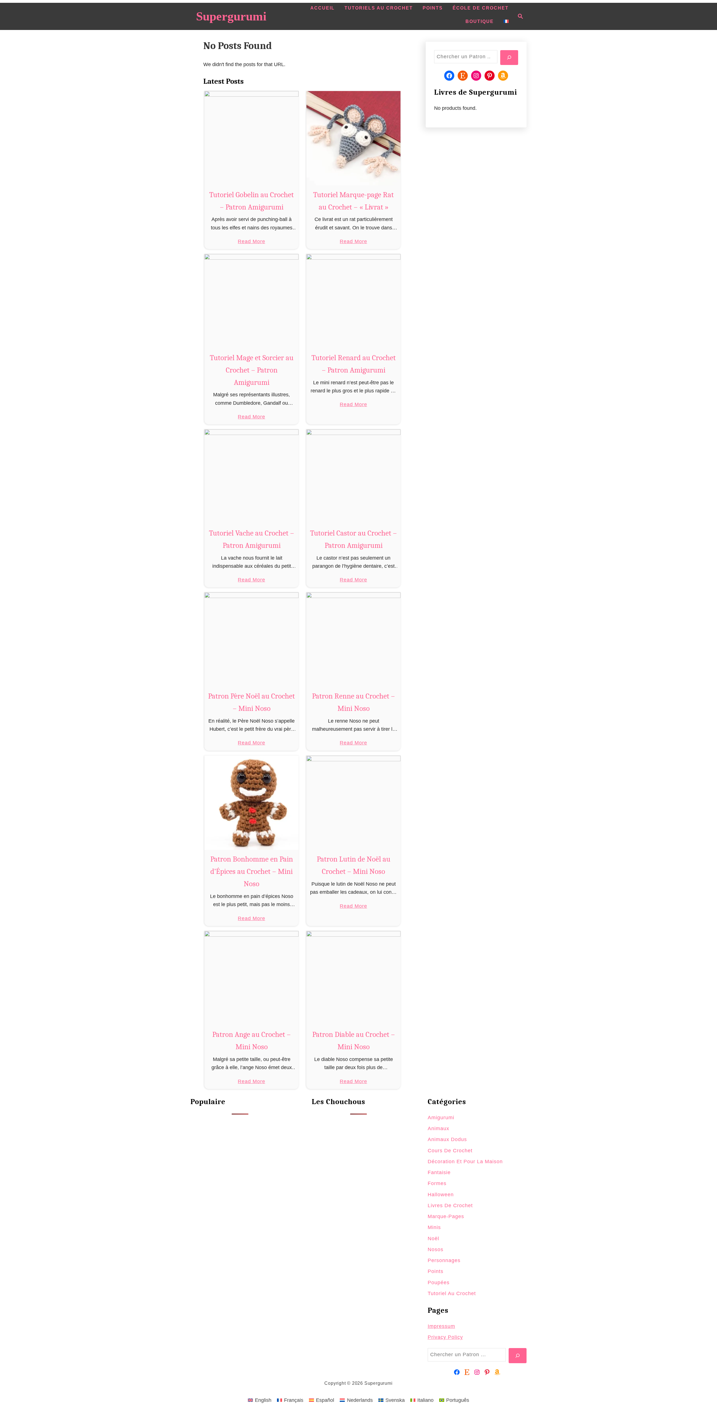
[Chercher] (509, 57)
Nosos (435, 1249)
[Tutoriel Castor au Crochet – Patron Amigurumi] (353, 476)
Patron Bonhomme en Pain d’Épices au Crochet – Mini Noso (251, 871)
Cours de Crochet (450, 1150)
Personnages (444, 1260)
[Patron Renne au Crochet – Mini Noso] (353, 639)
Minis (434, 1227)
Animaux (438, 1128)
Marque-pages (446, 1216)
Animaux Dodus (447, 1139)
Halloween (441, 1194)
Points (435, 1271)
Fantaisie (439, 1172)
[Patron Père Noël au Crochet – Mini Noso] (251, 639)
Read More (251, 242)
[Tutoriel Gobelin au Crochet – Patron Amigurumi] (251, 138)
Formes (437, 1183)
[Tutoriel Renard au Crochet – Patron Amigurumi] (353, 301)
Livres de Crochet (450, 1205)
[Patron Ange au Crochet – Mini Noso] (251, 978)
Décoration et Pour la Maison (465, 1161)
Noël (433, 1238)
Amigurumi (441, 1117)
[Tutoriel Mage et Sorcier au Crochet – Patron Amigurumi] (251, 301)
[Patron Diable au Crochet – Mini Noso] (353, 978)
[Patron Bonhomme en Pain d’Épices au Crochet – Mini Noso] (251, 803)
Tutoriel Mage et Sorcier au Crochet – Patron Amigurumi (252, 370)
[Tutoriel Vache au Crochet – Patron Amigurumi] (251, 476)
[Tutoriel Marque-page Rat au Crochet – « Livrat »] (353, 138)
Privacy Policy (445, 1337)
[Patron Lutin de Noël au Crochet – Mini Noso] (353, 803)
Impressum (441, 1326)
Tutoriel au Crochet (452, 1293)
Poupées (439, 1282)
